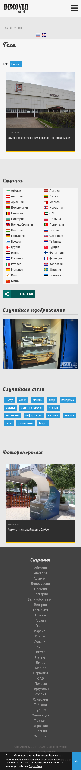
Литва (53, 196)
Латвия (54, 190)
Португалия (57, 224)
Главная (7, 27)
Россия (54, 230)
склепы (10, 407)
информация (33, 415)
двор (52, 400)
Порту (9, 400)
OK (76, 760)
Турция (54, 247)
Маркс (43, 423)
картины (53, 415)
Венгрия (17, 230)
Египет (16, 253)
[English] (44, 36)
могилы (37, 400)
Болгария (17, 219)
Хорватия (56, 264)
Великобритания (22, 224)
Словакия (56, 236)
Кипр (14, 275)
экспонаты (12, 415)
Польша (55, 219)
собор (23, 400)
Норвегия (56, 207)
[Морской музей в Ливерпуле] (40, 343)
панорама (67, 400)
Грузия (15, 247)
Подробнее (35, 766)
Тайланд (55, 241)
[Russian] (38, 36)
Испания (17, 269)
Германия (18, 236)
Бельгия (17, 213)
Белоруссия (19, 207)
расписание (25, 423)
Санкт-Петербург (31, 407)
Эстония (55, 275)
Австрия (17, 196)
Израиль (17, 258)
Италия (16, 264)
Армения (17, 202)
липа (9, 423)
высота (69, 415)
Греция (16, 241)
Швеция (55, 269)
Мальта (54, 202)
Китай (15, 281)
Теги (20, 27)
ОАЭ (52, 213)
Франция (55, 258)
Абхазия (16, 190)
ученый (53, 407)
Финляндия (57, 253)
